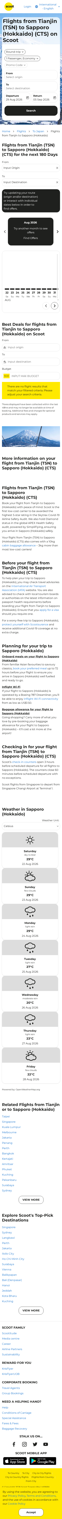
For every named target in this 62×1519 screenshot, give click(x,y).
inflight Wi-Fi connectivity (41, 698)
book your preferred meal (30, 668)
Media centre (11, 1338)
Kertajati (7, 1158)
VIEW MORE (31, 1199)
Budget (6, 368)
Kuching (7, 1174)
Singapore (9, 1121)
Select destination (18, 88)
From (9, 73)
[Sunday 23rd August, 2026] (12, 289)
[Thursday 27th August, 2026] (33, 289)
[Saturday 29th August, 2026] (44, 289)
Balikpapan (9, 1274)
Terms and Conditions (41, 1495)
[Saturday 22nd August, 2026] (7, 289)
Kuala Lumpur (11, 1127)
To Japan (38, 131)
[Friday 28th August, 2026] (39, 289)
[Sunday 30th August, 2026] (49, 289)
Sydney (7, 1190)
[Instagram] (24, 1444)
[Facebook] (14, 1444)
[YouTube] (46, 1444)
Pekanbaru (9, 1180)
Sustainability (11, 1354)
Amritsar (7, 1164)
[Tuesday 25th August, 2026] (23, 289)
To (7, 84)
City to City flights (41, 1473)
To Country (13, 1473)
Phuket (7, 1169)
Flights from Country (43, 1477)
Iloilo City (8, 1253)
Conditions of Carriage (16, 1412)
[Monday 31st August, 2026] (54, 289)
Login (27, 6)
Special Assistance (14, 1418)
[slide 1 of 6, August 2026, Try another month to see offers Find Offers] (30, 231)
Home (6, 131)
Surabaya (8, 1185)
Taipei (6, 1116)
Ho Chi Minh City (13, 1259)
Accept (31, 1512)
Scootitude (9, 1333)
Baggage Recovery (14, 1428)
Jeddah (7, 1290)
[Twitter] (35, 1444)
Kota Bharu (9, 1296)
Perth (5, 1148)
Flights (21, 131)
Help (5, 1407)
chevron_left (4, 232)
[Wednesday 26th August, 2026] (28, 289)
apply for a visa (49, 610)
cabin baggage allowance (19, 545)
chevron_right (57, 232)
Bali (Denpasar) (12, 1280)
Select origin (14, 77)
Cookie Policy (16, 1503)
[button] (22, 58)
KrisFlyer (7, 1368)
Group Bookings (12, 1393)
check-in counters (24, 762)
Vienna (6, 1269)
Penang (7, 1142)
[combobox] (29, 168)
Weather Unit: (50, 820)
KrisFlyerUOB (11, 1374)
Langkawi (8, 1237)
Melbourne (9, 1132)
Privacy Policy (16, 1495)
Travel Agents (11, 1388)
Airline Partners (12, 1349)
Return (37, 95)
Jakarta (7, 1137)
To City (25, 1473)
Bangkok (8, 1153)
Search (31, 110)
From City (31, 1481)
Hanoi (6, 1285)
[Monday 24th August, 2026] (17, 289)
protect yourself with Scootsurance (25, 624)
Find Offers (30, 238)
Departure (12, 95)
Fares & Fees (10, 1423)
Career (6, 1343)
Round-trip (13, 51)
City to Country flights (16, 1477)
